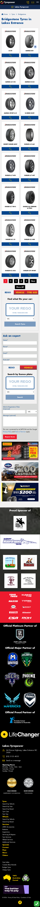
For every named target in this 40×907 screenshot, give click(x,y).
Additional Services (8, 842)
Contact (5, 847)
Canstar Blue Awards (9, 865)
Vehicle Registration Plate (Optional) (11, 408)
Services (5, 824)
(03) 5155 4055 (12, 756)
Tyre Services (6, 837)
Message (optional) (9, 415)
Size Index (5, 862)
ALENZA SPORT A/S (10, 113)
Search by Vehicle (8, 804)
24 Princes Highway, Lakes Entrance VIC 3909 (21, 751)
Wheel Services (7, 840)
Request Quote (10, 437)
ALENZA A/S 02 (10, 82)
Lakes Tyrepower (21, 7)
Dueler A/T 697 (29, 175)
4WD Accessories (8, 827)
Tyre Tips (5, 814)
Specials (5, 845)
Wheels (5, 817)
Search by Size (7, 806)
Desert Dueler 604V (10, 144)
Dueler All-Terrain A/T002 (29, 207)
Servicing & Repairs (8, 835)
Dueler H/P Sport (29, 270)
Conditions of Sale (26, 897)
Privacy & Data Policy (14, 897)
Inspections (6, 832)
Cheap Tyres (6, 870)
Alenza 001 (30, 51)
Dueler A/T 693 (10, 175)
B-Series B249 (29, 113)
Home (5, 14)
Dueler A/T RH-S (10, 206)
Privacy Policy (7, 432)
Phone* (5, 347)
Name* (5, 340)
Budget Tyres (6, 867)
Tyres (4, 801)
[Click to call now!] (28, 2)
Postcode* (6, 360)
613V (10, 51)
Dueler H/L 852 (10, 270)
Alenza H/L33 (29, 82)
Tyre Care (5, 812)
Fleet (4, 850)
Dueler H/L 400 (29, 239)
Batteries (5, 829)
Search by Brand (7, 809)
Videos (5, 855)
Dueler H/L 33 (10, 239)
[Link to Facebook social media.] (20, 902)
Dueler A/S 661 (29, 144)
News (4, 853)
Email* (5, 353)
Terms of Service (20, 432)
